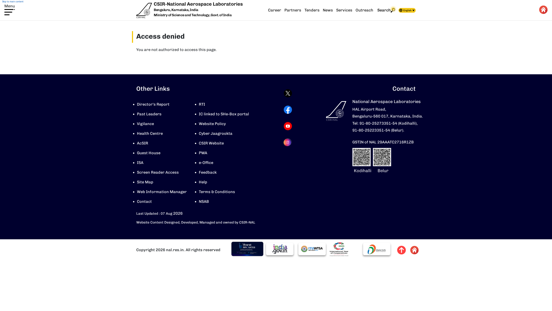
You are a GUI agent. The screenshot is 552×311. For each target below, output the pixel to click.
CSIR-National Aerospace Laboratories (198, 4)
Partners (292, 10)
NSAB (204, 201)
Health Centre (150, 133)
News (328, 10)
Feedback (208, 172)
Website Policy (212, 123)
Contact (144, 201)
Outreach (364, 10)
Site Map (145, 182)
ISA (140, 162)
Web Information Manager (162, 191)
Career (274, 10)
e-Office (206, 162)
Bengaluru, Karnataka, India (176, 10)
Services (344, 10)
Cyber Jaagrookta (215, 133)
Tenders (312, 10)
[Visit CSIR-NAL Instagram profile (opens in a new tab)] (287, 142)
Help (203, 182)
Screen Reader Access (158, 172)
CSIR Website (211, 143)
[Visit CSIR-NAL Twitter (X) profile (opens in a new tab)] (288, 93)
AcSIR (142, 143)
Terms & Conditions (217, 191)
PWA (203, 153)
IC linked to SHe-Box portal (224, 114)
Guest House (148, 153)
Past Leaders (149, 114)
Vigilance (145, 123)
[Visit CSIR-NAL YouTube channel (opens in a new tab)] (288, 126)
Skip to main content (13, 1)
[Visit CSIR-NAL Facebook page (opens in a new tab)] (288, 110)
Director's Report (153, 104)
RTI (202, 104)
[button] (9, 9)
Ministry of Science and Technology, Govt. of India (193, 15)
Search (384, 10)
